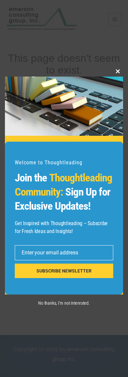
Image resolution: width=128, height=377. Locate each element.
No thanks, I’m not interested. (64, 303)
